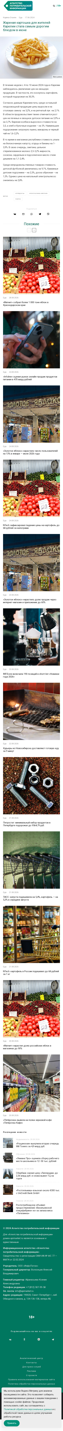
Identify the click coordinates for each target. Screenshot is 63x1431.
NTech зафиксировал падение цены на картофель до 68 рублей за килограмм (31, 526)
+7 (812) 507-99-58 (36, 1287)
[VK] (10, 1339)
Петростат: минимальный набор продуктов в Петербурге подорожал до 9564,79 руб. (26, 824)
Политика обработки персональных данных (31, 1384)
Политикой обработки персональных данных (28, 1409)
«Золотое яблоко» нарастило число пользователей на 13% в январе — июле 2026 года (30, 452)
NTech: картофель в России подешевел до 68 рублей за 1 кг (31, 972)
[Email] (23, 214)
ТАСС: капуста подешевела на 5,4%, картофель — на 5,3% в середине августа (30, 898)
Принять (11, 1423)
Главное (19, 1201)
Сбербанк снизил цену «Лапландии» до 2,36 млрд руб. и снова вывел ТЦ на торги (37, 1176)
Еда (20, 17)
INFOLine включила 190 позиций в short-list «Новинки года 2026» (31, 675)
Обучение (20, 1154)
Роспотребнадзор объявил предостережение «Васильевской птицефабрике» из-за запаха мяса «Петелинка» (34, 1209)
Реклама (31, 1371)
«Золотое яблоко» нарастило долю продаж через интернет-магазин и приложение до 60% (29, 601)
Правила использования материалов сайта (31, 1379)
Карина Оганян (9, 17)
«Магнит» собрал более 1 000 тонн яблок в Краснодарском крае (25, 303)
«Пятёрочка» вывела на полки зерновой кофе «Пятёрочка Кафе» (27, 1121)
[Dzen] (39, 1339)
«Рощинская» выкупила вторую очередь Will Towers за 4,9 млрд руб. (37, 1145)
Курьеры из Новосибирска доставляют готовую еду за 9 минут (31, 749)
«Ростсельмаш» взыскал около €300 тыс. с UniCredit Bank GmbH (38, 1192)
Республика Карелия (38, 193)
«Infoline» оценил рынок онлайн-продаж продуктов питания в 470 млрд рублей (30, 378)
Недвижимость (22, 1139)
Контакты (31, 1362)
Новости (19, 1169)
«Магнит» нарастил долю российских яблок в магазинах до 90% (27, 1047)
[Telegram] (53, 1339)
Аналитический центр (31, 1358)
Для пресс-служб (31, 1367)
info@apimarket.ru (24, 1291)
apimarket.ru (16, 1238)
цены (18, 199)
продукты (20, 193)
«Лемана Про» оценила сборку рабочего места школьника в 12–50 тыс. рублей (37, 1160)
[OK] (24, 1339)
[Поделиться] (15, 214)
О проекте (31, 1375)
